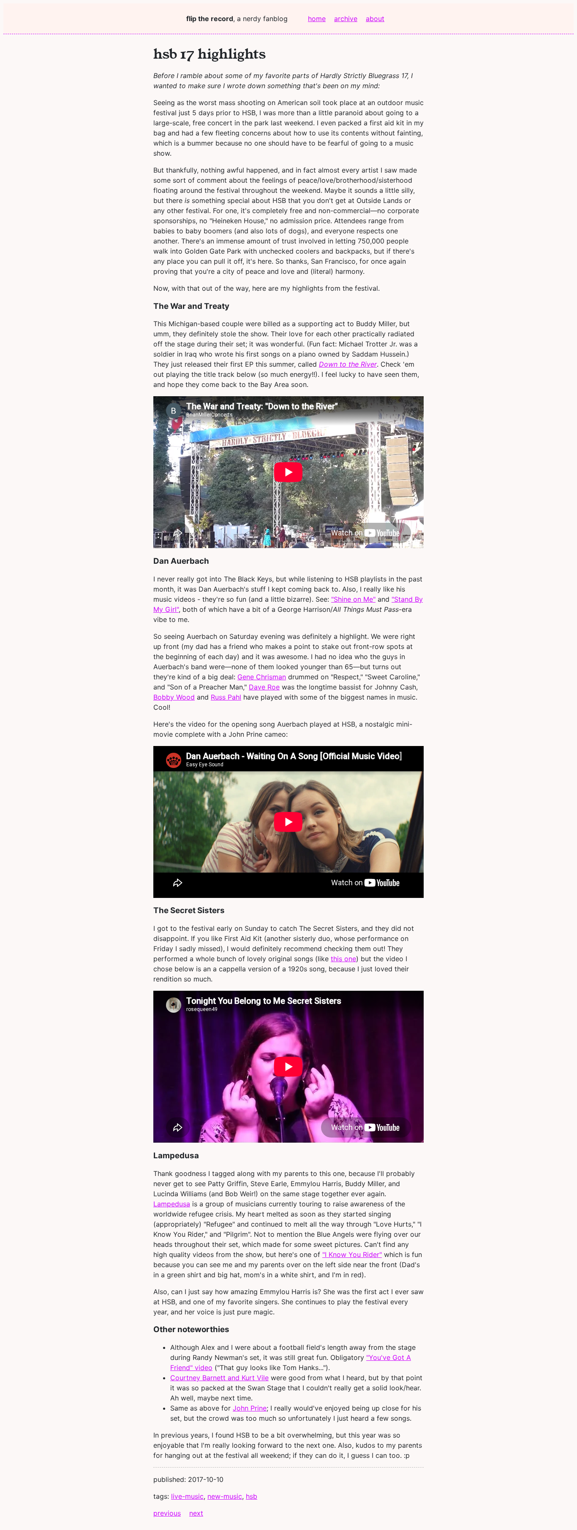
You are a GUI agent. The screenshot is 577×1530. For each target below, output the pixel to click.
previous (167, 1513)
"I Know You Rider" (352, 1254)
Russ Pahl (226, 697)
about (375, 18)
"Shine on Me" (353, 599)
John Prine (250, 1408)
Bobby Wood (174, 697)
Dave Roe (264, 687)
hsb (251, 1496)
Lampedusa (171, 1204)
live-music (187, 1496)
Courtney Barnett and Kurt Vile (219, 1377)
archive (345, 18)
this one (343, 958)
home (317, 18)
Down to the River (348, 364)
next (196, 1513)
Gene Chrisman (261, 677)
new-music (224, 1496)
